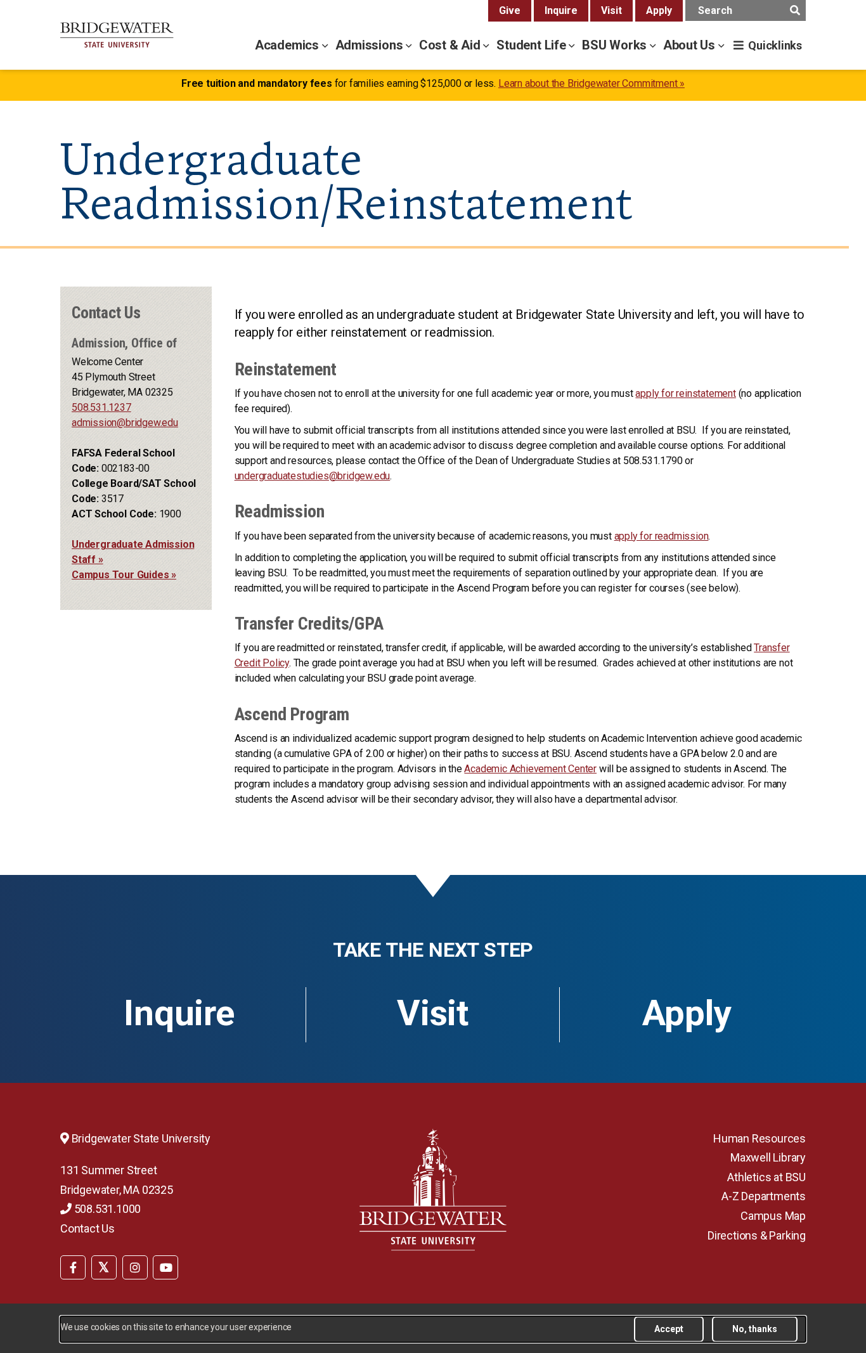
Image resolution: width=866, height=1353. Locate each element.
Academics (288, 45)
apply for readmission (661, 536)
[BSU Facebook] (73, 1267)
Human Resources (759, 1138)
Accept (668, 1329)
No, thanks (754, 1329)
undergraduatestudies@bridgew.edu (313, 476)
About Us (690, 45)
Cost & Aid (451, 45)
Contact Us (87, 1228)
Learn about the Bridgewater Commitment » (591, 83)
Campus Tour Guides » (124, 575)
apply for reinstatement (685, 393)
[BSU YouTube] (165, 1267)
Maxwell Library (768, 1157)
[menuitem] (73, 1266)
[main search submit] (794, 10)
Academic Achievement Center (530, 769)
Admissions (370, 45)
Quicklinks (775, 45)
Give (509, 10)
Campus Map (773, 1215)
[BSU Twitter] (104, 1267)
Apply (659, 10)
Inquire (561, 10)
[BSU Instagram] (135, 1267)
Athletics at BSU (766, 1177)
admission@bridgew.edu (125, 423)
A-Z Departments (763, 1196)
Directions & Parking (757, 1235)
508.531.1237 (101, 407)
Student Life (532, 45)
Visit (611, 10)
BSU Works (616, 45)
